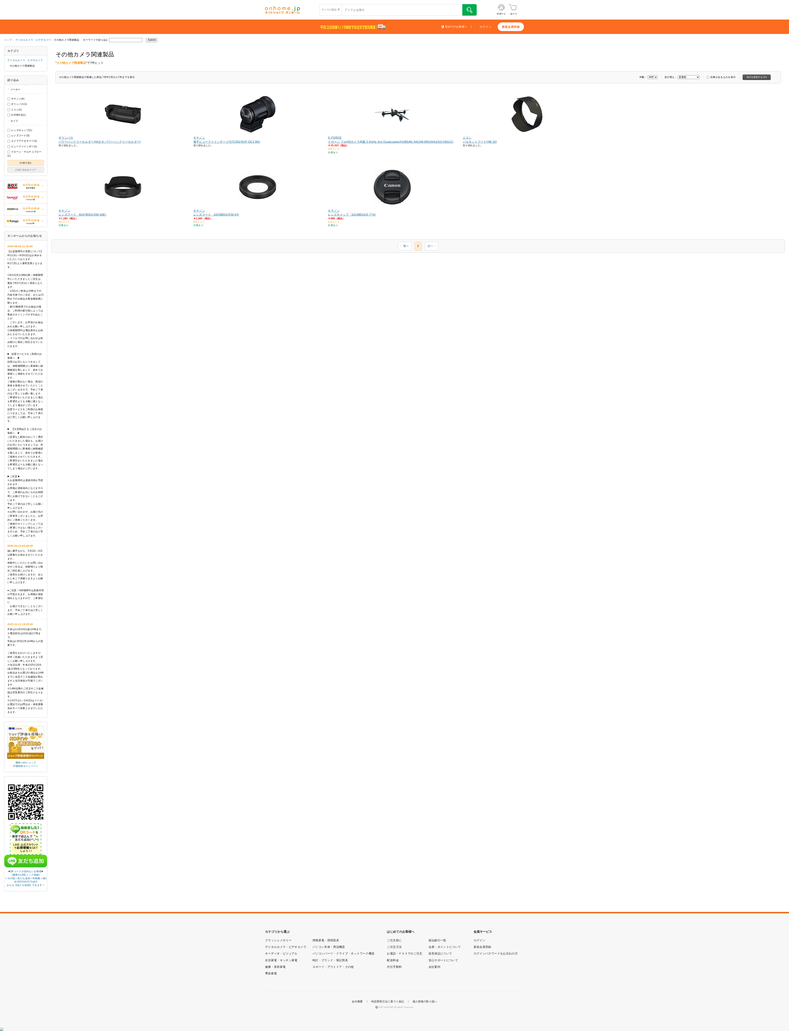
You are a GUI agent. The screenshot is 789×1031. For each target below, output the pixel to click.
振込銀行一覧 (437, 940)
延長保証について (440, 953)
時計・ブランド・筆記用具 (330, 960)
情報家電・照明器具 (326, 940)
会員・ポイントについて (445, 947)
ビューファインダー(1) (24, 146)
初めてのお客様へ (456, 26)
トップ (8, 39)
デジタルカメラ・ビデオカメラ (33, 39)
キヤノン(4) (17, 98)
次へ (430, 245)
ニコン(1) (16, 109)
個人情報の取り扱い (425, 1001)
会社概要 (357, 1001)
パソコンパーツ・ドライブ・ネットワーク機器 (343, 953)
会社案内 (434, 966)
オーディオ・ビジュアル (281, 953)
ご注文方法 (394, 947)
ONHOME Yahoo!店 (25, 197)
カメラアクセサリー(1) (24, 140)
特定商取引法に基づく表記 (387, 1001)
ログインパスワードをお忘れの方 (496, 953)
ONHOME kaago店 (25, 221)
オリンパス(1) (19, 104)
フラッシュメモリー (278, 940)
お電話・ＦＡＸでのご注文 (404, 953)
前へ (406, 245)
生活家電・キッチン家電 (281, 960)
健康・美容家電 (275, 966)
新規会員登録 (511, 26)
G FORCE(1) (18, 115)
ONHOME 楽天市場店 (25, 186)
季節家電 (271, 973)
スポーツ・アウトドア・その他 (333, 966)
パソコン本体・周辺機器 (329, 947)
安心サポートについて (443, 960)
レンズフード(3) (20, 135)
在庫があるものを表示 (723, 77)
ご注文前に (394, 940)
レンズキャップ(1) (21, 130)
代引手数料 (394, 966)
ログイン (485, 26)
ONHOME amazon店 (25, 209)
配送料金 (393, 960)
